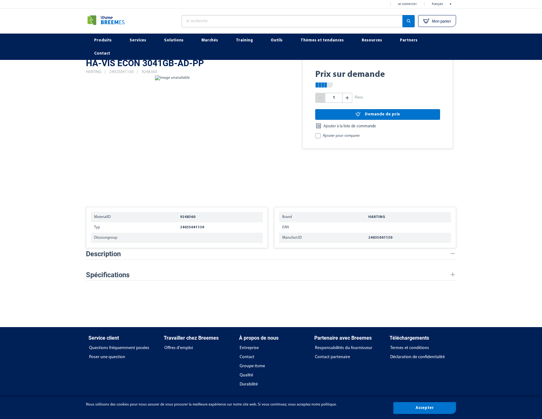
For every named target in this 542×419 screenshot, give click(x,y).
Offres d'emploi (178, 348)
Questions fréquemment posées (119, 348)
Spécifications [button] (108, 275)
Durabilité (249, 384)
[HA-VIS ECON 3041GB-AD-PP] (172, 138)
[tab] (271, 254)
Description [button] (103, 254)
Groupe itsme (252, 366)
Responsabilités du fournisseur (343, 348)
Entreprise (249, 348)
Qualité (246, 375)
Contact (247, 357)
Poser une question (107, 357)
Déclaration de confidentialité (417, 357)
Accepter (425, 408)
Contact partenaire (332, 357)
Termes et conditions (409, 348)
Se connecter (407, 4)
